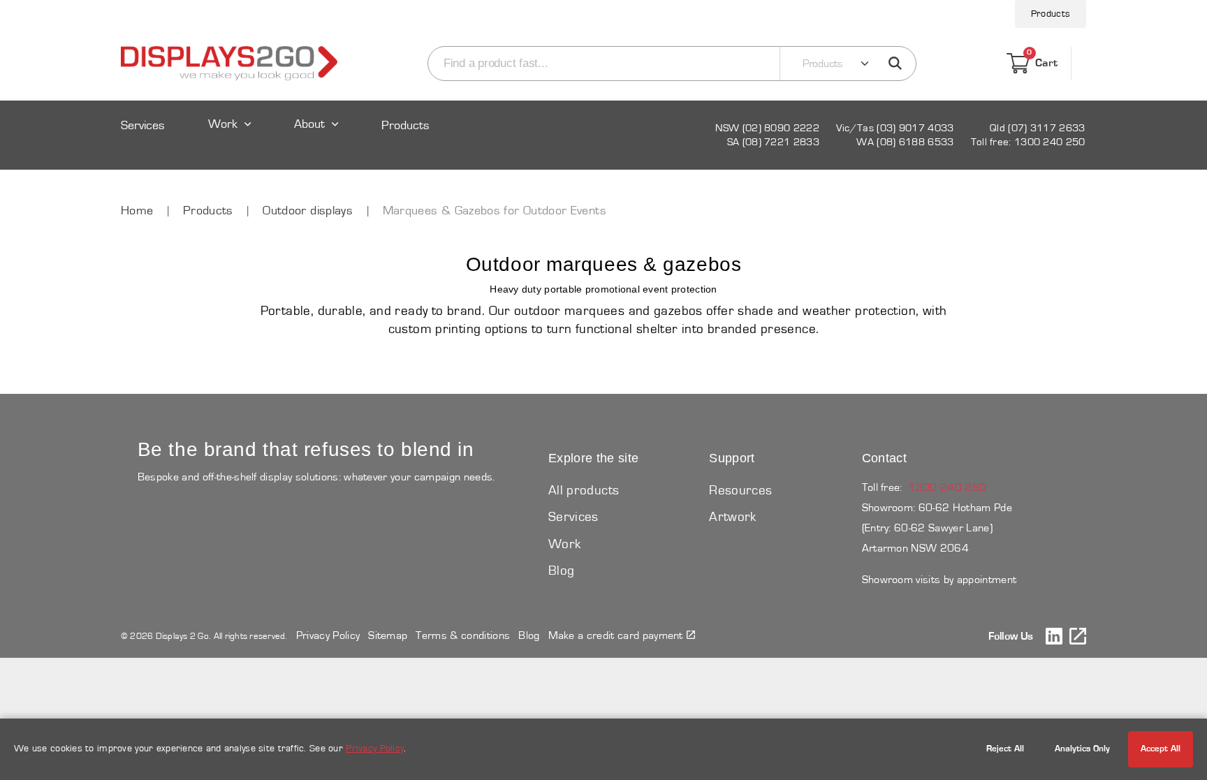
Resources (740, 490)
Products (1050, 14)
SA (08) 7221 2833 (773, 142)
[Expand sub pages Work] (230, 137)
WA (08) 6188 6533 (904, 142)
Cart (1042, 61)
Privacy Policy (328, 635)
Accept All (1160, 748)
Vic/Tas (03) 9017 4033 (895, 128)
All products (584, 490)
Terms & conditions (463, 635)
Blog (561, 570)
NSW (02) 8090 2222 (767, 128)
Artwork (732, 517)
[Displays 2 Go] (229, 63)
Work (222, 125)
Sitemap (387, 635)
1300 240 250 (947, 487)
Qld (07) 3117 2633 (1037, 128)
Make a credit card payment (615, 635)
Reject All (1005, 748)
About (309, 125)
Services (143, 126)
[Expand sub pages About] (317, 137)
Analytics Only (1082, 748)
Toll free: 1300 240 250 (1028, 142)
